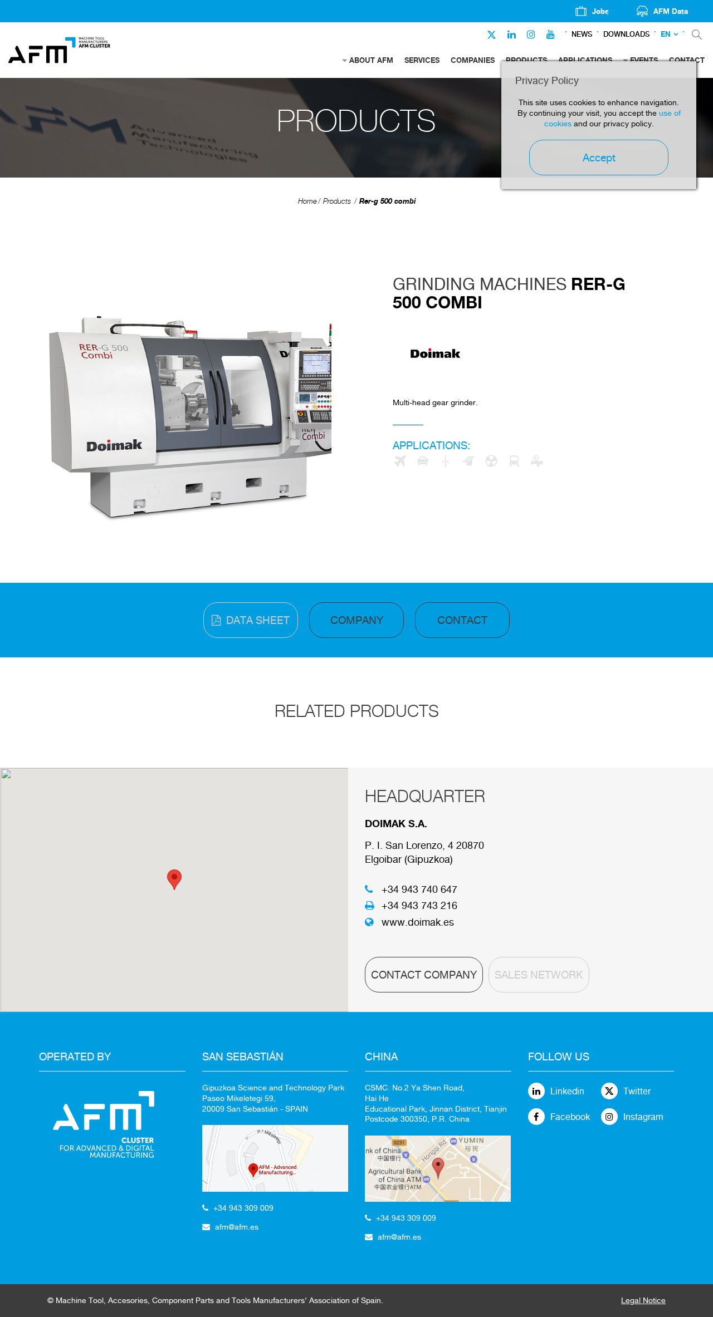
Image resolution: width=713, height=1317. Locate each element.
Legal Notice (643, 1300)
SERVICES (421, 60)
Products (337, 201)
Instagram (643, 1117)
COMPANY (356, 620)
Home (307, 201)
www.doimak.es (418, 922)
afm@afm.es (236, 1226)
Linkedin (567, 1091)
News (582, 34)
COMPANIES (473, 60)
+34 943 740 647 (419, 889)
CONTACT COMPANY (424, 975)
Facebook (570, 1117)
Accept (599, 157)
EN (666, 34)
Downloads (626, 34)
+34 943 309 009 (243, 1207)
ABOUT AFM (371, 60)
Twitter (637, 1091)
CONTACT (462, 620)
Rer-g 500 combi (387, 200)
